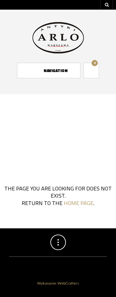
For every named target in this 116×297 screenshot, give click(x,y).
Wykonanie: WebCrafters (58, 283)
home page (78, 203)
